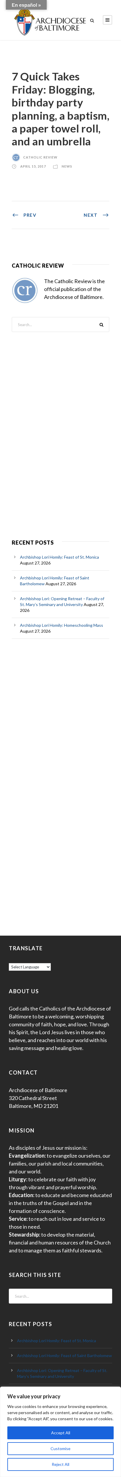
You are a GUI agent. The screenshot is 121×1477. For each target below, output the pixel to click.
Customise (60, 1448)
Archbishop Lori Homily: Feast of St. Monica (59, 557)
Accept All (60, 1432)
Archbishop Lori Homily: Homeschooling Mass (61, 625)
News (67, 166)
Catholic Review (40, 157)
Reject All (60, 1464)
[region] (60, 1432)
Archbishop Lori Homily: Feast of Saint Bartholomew (64, 1355)
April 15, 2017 (33, 166)
